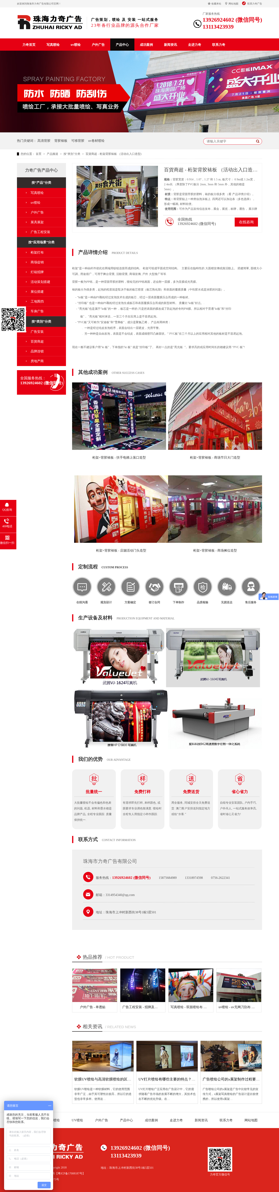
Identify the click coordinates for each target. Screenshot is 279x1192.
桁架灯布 (37, 252)
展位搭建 (37, 291)
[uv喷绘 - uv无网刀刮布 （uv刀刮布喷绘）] (239, 985)
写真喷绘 (53, 44)
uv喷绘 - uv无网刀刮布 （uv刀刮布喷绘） (248, 1007)
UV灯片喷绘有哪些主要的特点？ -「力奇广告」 (177, 1079)
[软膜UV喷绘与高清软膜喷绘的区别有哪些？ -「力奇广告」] (103, 1056)
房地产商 (37, 361)
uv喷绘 (76, 44)
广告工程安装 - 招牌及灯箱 (141, 1007)
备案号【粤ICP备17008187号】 (65, 1173)
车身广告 (37, 311)
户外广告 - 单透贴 (92, 1007)
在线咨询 (246, 222)
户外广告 (98, 44)
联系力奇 (218, 44)
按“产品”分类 (41, 182)
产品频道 (53, 153)
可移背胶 (77, 140)
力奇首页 (29, 44)
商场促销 (37, 262)
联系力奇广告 (254, 3)
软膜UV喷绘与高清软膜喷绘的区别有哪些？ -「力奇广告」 (122, 1079)
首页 (39, 153)
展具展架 (37, 222)
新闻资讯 (170, 44)
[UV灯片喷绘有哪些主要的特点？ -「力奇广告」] (167, 1056)
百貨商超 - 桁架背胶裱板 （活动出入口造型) (114, 153)
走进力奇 (194, 44)
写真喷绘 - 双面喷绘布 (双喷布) (193, 1007)
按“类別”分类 (72, 153)
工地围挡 (37, 301)
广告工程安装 (40, 232)
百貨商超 (37, 341)
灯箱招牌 (37, 272)
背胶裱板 (60, 140)
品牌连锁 (37, 351)
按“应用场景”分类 (41, 242)
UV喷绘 (77, 1120)
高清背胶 (43, 140)
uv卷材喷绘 (96, 140)
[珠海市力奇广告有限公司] (50, 22)
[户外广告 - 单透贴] (94, 985)
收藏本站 (216, 3)
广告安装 (37, 331)
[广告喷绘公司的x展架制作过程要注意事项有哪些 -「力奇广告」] (231, 1056)
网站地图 (233, 3)
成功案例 (146, 44)
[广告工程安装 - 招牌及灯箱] (142, 985)
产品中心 (122, 44)
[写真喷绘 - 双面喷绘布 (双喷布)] (191, 985)
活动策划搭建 (40, 282)
